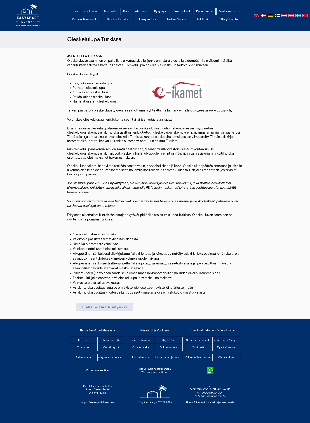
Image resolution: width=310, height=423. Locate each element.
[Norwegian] (291, 15)
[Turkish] (304, 15)
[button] (90, 11)
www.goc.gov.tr (219, 110)
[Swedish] (298, 15)
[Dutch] (284, 15)
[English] (256, 15)
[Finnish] (277, 15)
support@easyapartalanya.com (97, 402)
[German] (270, 15)
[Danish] (263, 15)
